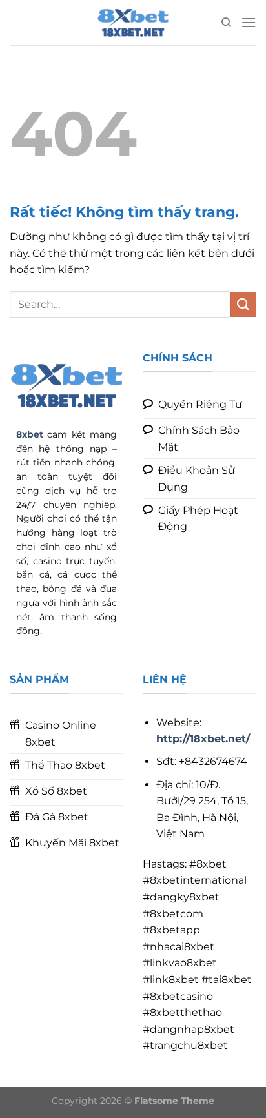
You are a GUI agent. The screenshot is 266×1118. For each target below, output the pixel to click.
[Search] (226, 22)
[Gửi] (243, 304)
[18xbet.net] (133, 22)
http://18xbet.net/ (203, 739)
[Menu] (248, 22)
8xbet (29, 434)
